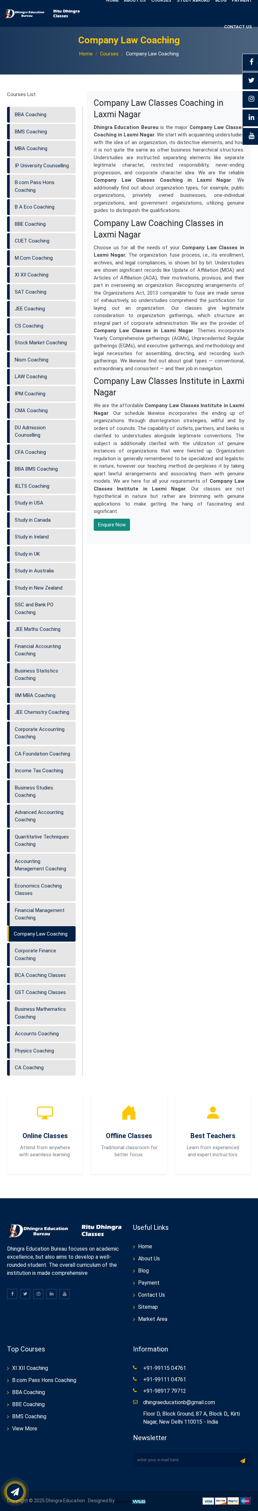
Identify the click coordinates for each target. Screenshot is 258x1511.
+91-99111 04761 (164, 1379)
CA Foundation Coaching (42, 754)
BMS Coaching (31, 132)
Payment (149, 1283)
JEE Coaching (30, 309)
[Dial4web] (132, 1500)
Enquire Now (112, 525)
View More (24, 1428)
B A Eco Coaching (34, 207)
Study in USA (29, 503)
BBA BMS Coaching (36, 469)
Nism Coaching (31, 360)
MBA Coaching (31, 148)
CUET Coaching (32, 241)
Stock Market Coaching (41, 343)
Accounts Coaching (37, 1034)
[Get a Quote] (15, 1491)
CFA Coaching (30, 452)
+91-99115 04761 (164, 1368)
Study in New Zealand (38, 588)
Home (86, 54)
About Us (149, 1258)
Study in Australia (34, 571)
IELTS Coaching (32, 486)
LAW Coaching (31, 377)
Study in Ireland (32, 537)
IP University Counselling (42, 166)
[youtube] (64, 1294)
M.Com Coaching (34, 258)
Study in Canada (33, 520)
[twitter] (25, 1294)
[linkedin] (51, 1294)
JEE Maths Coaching (37, 629)
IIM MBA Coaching (35, 695)
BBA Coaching (30, 115)
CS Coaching (29, 326)
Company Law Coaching (41, 934)
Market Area (152, 1319)
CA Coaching (29, 1068)
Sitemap (148, 1307)
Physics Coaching (34, 1051)
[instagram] (38, 1294)
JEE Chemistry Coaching (42, 712)
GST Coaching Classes (40, 992)
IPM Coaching (30, 394)
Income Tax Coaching (39, 771)
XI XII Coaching (31, 275)
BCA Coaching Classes (40, 975)
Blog (143, 1270)
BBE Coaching (30, 224)
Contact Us (238, 26)
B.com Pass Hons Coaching (44, 1380)
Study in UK (27, 554)
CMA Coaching (31, 410)
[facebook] (12, 1294)
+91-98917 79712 (164, 1391)
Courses (109, 54)
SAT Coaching (30, 292)
